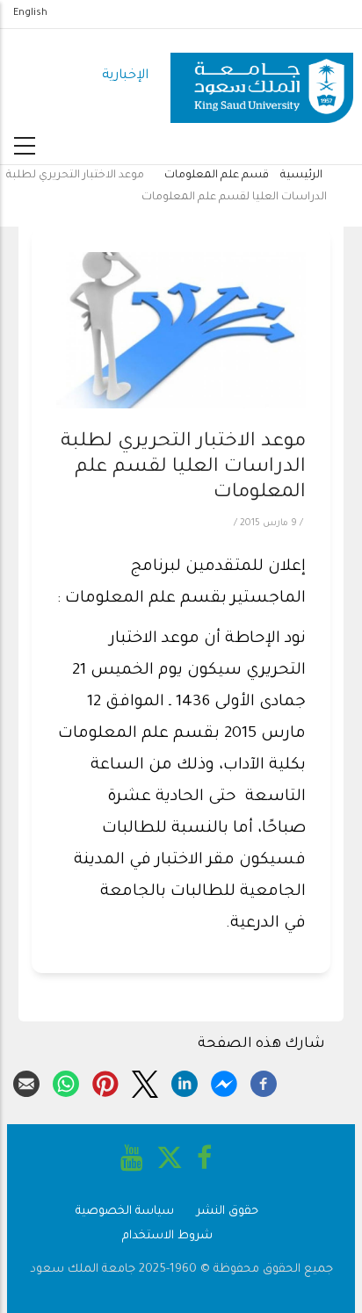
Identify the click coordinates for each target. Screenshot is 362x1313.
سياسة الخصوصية (125, 1211)
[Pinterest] (105, 1081)
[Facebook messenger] (224, 1081)
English (30, 13)
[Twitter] (145, 1081)
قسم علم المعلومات (216, 176)
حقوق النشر (227, 1211)
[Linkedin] (184, 1081)
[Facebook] (263, 1081)
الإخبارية (125, 76)
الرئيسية (301, 176)
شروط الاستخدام (167, 1236)
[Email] (26, 1081)
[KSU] (262, 77)
